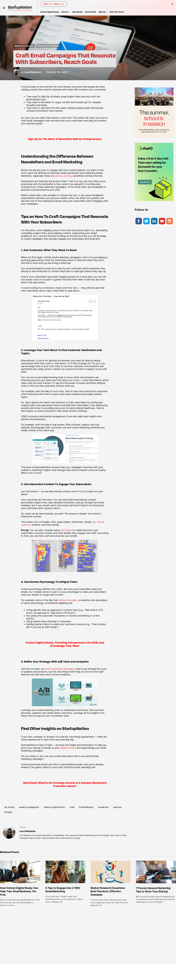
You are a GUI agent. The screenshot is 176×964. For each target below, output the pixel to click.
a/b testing (9, 807)
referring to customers (59, 621)
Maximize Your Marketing (49, 46)
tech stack (54, 366)
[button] (4, 8)
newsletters (103, 807)
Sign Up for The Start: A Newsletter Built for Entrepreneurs (65, 139)
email (72, 807)
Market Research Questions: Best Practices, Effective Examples (108, 891)
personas (117, 807)
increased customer (87, 470)
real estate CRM (61, 424)
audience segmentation (54, 807)
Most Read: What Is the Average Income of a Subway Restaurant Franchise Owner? (65, 784)
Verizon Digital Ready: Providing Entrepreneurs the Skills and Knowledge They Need (64, 644)
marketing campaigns (54, 187)
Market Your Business (24, 46)
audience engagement (29, 807)
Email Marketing (86, 807)
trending (8, 812)
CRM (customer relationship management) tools (46, 416)
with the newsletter (43, 184)
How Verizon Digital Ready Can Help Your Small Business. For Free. (19, 891)
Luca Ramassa (27, 831)
